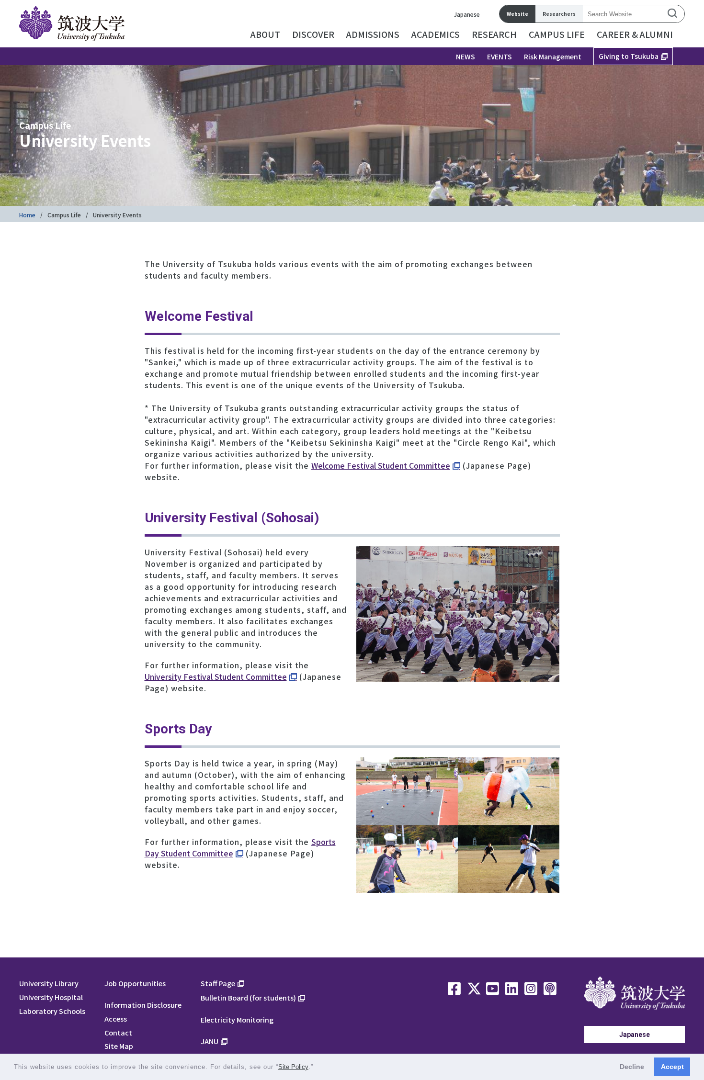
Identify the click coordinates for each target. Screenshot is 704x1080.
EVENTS (499, 56)
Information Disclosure (143, 1005)
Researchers (559, 13)
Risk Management (552, 56)
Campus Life (64, 215)
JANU (209, 1041)
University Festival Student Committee (216, 676)
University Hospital (51, 997)
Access (115, 1018)
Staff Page (218, 983)
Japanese (467, 14)
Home (27, 215)
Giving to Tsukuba (629, 56)
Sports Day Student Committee (240, 847)
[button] (317, 1068)
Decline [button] (632, 1066)
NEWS (465, 56)
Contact (118, 1032)
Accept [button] (672, 1066)
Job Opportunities (135, 983)
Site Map (118, 1046)
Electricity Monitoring (237, 1019)
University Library (49, 983)
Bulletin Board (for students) (248, 997)
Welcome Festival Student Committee (380, 465)
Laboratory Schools (52, 1011)
